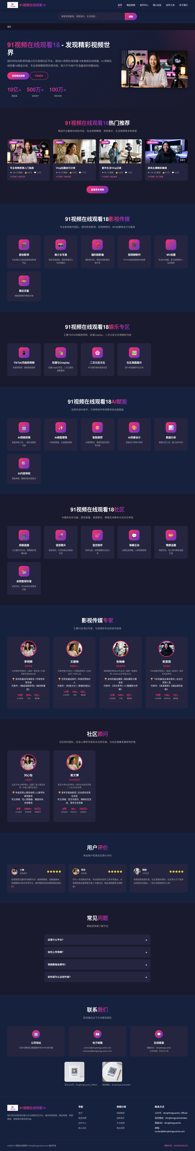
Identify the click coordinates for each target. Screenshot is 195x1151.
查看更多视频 (97, 189)
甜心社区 (157, 5)
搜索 (131, 17)
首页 (120, 5)
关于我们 (183, 5)
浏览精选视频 (18, 75)
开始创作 (39, 75)
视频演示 (121, 1117)
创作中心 (144, 5)
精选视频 (131, 5)
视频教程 (121, 1112)
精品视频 (121, 1127)
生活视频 (121, 1122)
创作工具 (170, 5)
